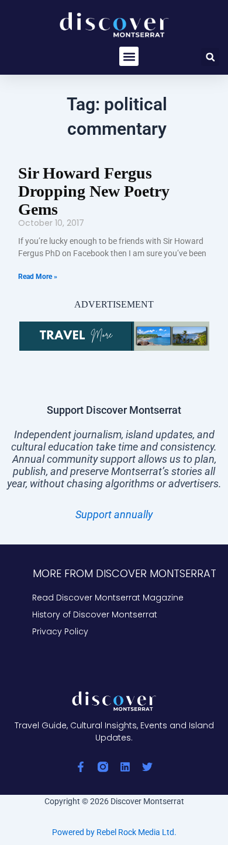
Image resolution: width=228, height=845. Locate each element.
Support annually (114, 514)
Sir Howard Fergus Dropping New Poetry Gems (94, 191)
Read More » (37, 277)
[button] (129, 56)
